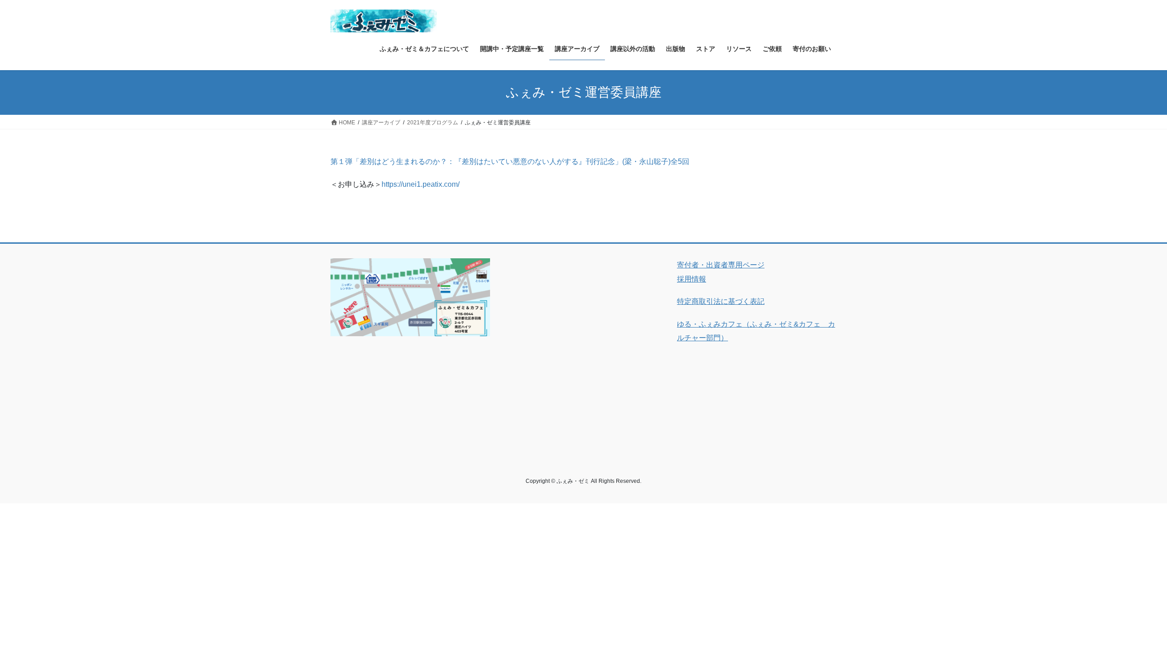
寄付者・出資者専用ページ (720, 265)
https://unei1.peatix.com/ (421, 184)
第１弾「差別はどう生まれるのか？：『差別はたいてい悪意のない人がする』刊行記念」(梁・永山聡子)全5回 (509, 161)
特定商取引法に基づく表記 (720, 301)
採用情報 (691, 279)
